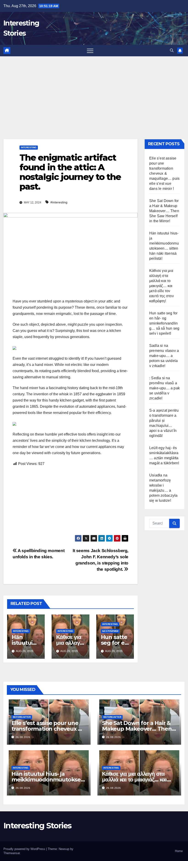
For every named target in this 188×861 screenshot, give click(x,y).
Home (179, 851)
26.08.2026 (23, 737)
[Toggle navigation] (90, 50)
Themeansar (11, 853)
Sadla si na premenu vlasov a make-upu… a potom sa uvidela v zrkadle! (164, 356)
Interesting (28, 147)
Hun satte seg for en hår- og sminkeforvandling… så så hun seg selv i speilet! (164, 323)
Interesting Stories (37, 825)
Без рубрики (110, 631)
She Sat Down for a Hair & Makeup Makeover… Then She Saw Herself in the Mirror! (164, 211)
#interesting (58, 202)
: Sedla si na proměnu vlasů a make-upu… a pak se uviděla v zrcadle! (164, 388)
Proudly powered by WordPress (24, 849)
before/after (22, 717)
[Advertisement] (94, 91)
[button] (172, 50)
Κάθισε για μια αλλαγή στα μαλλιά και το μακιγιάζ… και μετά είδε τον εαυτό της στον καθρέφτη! (161, 286)
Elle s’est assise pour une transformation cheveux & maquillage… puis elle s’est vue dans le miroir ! (164, 173)
